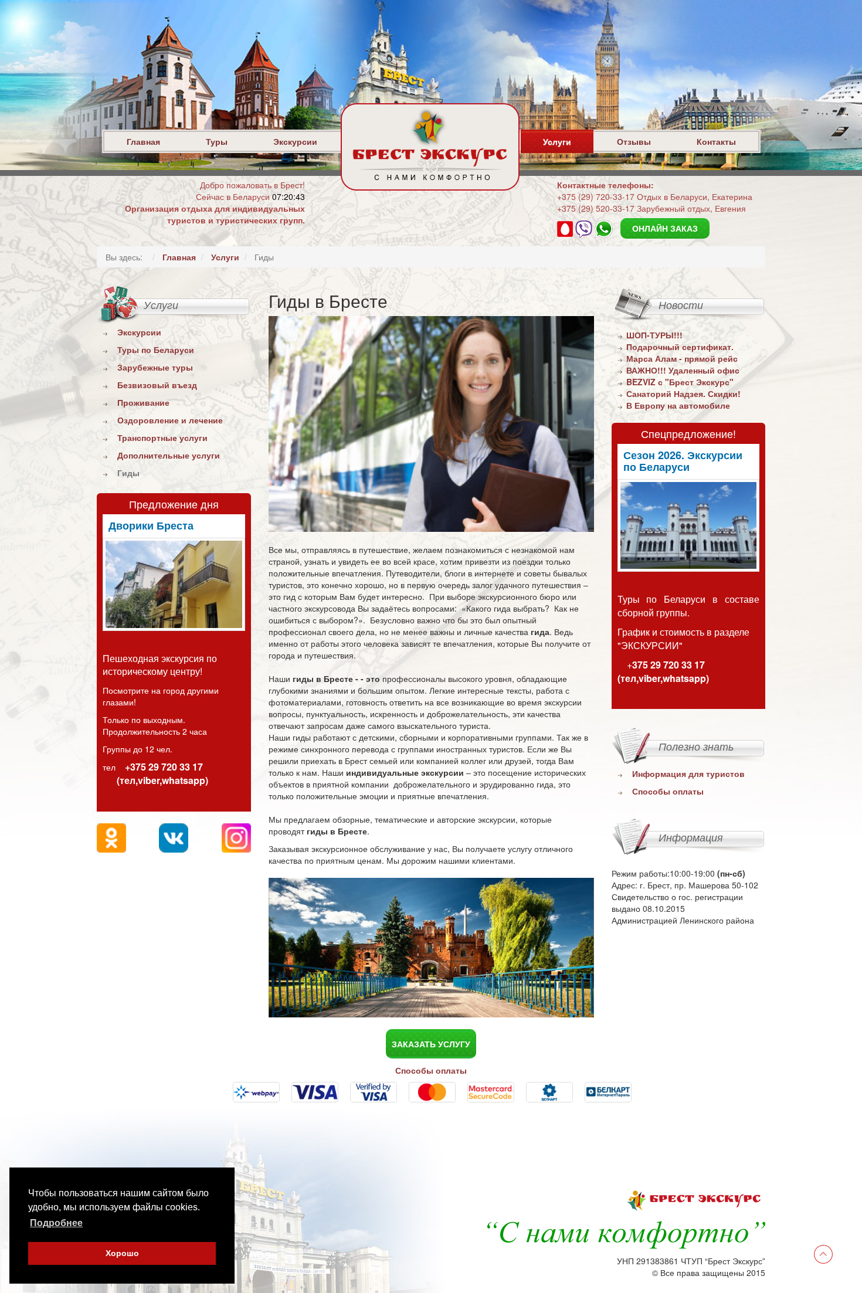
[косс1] (688, 525)
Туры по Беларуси (155, 349)
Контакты (716, 141)
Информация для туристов (688, 773)
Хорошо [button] (122, 1253)
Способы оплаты (668, 791)
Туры (217, 141)
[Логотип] (430, 176)
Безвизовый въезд (157, 385)
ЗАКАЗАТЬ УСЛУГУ (431, 1044)
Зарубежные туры (155, 367)
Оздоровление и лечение (170, 420)
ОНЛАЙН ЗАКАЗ (665, 228)
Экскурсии (295, 141)
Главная (143, 141)
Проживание (143, 402)
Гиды (128, 472)
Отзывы (634, 141)
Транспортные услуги (162, 437)
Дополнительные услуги (168, 455)
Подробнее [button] (56, 1223)
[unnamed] (174, 584)
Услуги (557, 141)
